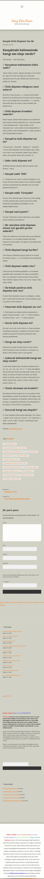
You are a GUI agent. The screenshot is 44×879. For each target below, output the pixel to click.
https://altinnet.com (6, 602)
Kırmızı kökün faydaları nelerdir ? (11, 670)
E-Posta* (5, 554)
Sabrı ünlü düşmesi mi (27, 471)
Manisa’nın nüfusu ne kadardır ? (11, 636)
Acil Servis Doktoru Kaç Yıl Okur (11, 794)
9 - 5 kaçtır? (6, 581)
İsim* (4, 545)
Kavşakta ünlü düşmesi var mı (11, 459)
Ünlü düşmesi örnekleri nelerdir (11, 479)
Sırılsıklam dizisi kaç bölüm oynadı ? (12, 660)
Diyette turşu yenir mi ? (8, 665)
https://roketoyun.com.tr (36, 602)
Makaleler (10, 439)
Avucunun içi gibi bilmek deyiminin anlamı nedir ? (15, 646)
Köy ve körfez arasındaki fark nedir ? (12, 675)
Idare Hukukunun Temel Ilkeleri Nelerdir (13, 800)
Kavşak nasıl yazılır (31, 452)
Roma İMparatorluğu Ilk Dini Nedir (17, 499)
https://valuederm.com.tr (20, 602)
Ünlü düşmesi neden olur (26, 475)
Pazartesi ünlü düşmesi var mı (11, 471)
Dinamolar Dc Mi (10, 492)
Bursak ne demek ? (7, 651)
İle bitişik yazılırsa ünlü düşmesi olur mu (14, 452)
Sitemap (2, 605)
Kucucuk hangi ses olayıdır (30, 467)
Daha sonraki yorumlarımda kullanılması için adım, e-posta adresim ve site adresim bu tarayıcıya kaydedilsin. (21, 576)
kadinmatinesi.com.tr (15, 429)
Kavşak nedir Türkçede (22, 455)
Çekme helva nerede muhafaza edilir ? (12, 656)
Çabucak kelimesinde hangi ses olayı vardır (14, 448)
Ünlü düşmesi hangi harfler (10, 475)
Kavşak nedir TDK (8, 455)
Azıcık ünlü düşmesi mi (9, 444)
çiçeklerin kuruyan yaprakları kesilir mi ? (12, 631)
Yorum (4, 522)
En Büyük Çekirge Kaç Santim (10, 788)
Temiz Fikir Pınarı (22, 21)
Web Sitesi (5, 563)
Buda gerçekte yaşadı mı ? (9, 641)
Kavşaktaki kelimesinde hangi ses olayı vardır (15, 463)
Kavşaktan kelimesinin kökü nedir (12, 467)
